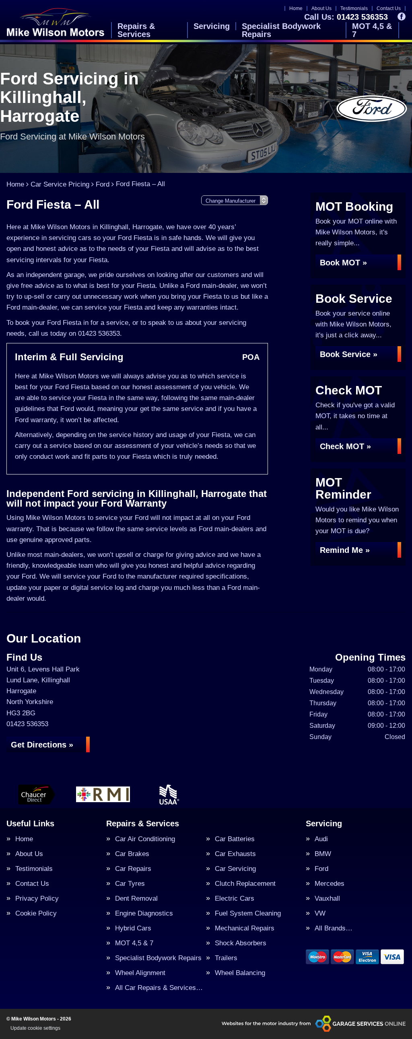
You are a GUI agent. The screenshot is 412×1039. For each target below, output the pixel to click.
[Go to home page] (55, 22)
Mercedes (329, 883)
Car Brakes (132, 853)
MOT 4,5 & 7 (372, 30)
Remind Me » (345, 550)
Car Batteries (235, 839)
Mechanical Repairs (244, 928)
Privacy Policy (37, 898)
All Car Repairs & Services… (159, 987)
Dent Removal (136, 898)
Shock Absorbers (240, 943)
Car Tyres (130, 883)
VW (320, 913)
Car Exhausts (235, 853)
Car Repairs (133, 868)
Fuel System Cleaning (248, 913)
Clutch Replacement (245, 883)
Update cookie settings (35, 1028)
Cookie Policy (36, 913)
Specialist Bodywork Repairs (281, 30)
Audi (321, 839)
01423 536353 (346, 17)
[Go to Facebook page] (402, 16)
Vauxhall (327, 898)
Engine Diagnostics (144, 913)
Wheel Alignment (140, 972)
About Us (321, 8)
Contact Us (389, 8)
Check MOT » (345, 446)
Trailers (226, 958)
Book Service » (348, 354)
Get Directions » (42, 744)
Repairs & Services (136, 30)
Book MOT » (343, 262)
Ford (321, 868)
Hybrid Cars (133, 928)
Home (296, 8)
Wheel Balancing (240, 972)
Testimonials (354, 8)
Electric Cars (234, 898)
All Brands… (333, 928)
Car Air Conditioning (145, 839)
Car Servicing (235, 868)
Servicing (212, 26)
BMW (323, 853)
